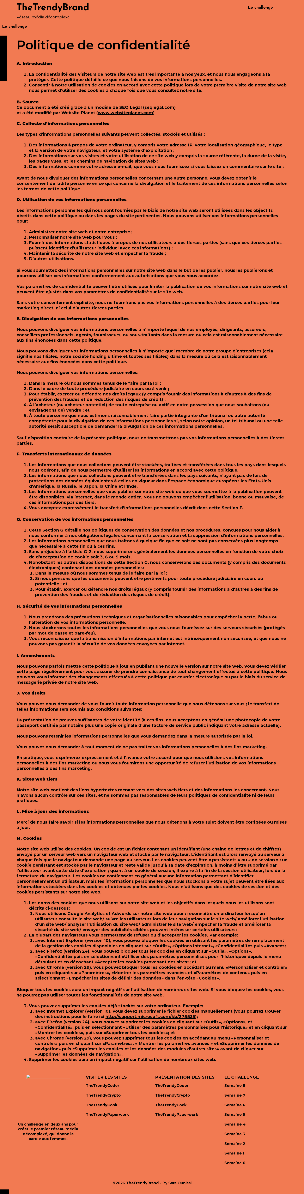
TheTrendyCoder (102, 1085)
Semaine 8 (234, 1085)
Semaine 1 (234, 1153)
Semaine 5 (234, 1114)
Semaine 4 (235, 1124)
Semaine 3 (234, 1134)
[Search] (283, 7)
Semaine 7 (234, 1095)
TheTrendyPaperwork (107, 1114)
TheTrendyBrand (53, 8)
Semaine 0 (234, 1163)
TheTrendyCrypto (103, 1095)
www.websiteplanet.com (125, 112)
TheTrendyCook (101, 1105)
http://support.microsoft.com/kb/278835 (150, 1016)
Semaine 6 (234, 1105)
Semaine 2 (234, 1143)
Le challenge (260, 8)
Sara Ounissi (179, 1183)
